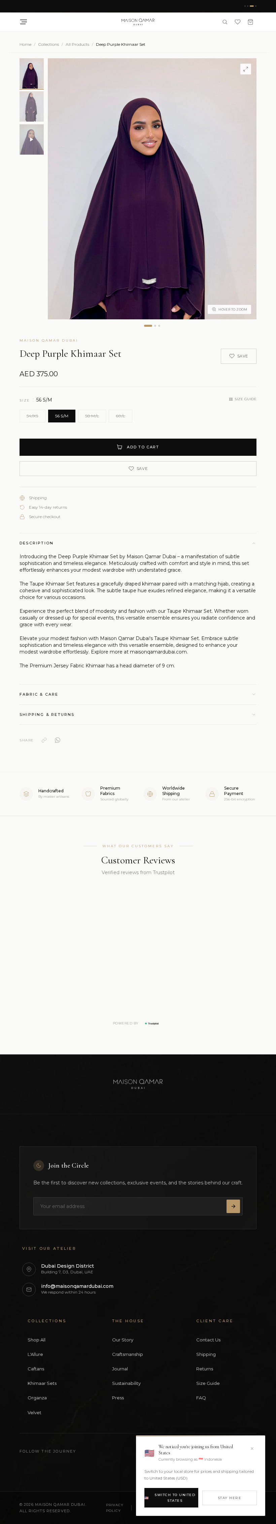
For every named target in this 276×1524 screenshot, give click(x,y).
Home (25, 44)
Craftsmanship (127, 1354)
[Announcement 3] (252, 6)
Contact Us (208, 1339)
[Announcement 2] (247, 6)
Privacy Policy (115, 1508)
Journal (120, 1368)
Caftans (36, 1368)
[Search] (225, 22)
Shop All (36, 1339)
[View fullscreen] (245, 69)
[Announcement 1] (245, 6)
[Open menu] (23, 22)
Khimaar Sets (42, 1383)
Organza (37, 1397)
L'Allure (35, 1354)
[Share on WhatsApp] (57, 740)
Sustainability (126, 1383)
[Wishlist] (238, 22)
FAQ (201, 1397)
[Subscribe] (233, 1206)
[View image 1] (148, 326)
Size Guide (245, 399)
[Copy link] (44, 740)
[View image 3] (159, 326)
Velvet (34, 1412)
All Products (77, 44)
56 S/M (62, 415)
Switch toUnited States (169, 1498)
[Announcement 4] (255, 6)
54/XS (32, 415)
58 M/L (92, 415)
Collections (48, 44)
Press (118, 1397)
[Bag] (250, 22)
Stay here (230, 1498)
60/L (120, 415)
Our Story (122, 1339)
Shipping (206, 1354)
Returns (204, 1368)
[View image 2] (155, 326)
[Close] (252, 1448)
